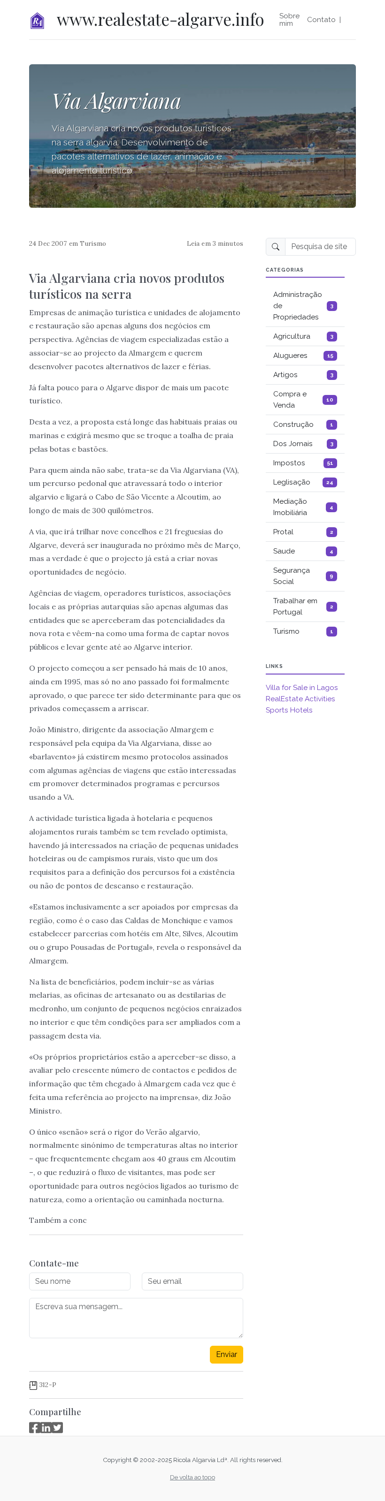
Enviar (226, 1354)
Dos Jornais (303, 444)
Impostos (303, 463)
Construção (303, 424)
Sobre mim (289, 20)
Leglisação (303, 482)
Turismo (93, 243)
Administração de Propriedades (303, 305)
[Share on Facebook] (34, 1427)
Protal (303, 532)
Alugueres (303, 355)
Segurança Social (303, 576)
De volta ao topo (192, 1477)
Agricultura (303, 336)
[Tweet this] (57, 1427)
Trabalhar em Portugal (303, 606)
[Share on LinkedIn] (46, 1427)
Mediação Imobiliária (303, 507)
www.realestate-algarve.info (160, 19)
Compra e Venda (303, 399)
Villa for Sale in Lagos (302, 687)
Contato (321, 19)
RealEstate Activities (300, 699)
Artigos (303, 375)
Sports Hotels (289, 710)
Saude (303, 551)
